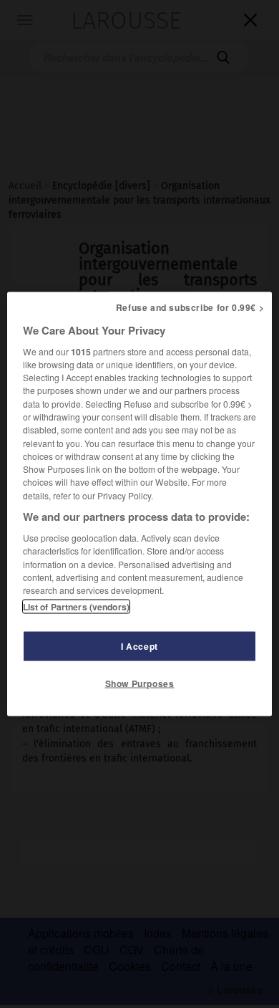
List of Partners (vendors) (76, 606)
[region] (140, 504)
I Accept (139, 646)
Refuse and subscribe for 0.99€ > (190, 306)
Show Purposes (140, 683)
